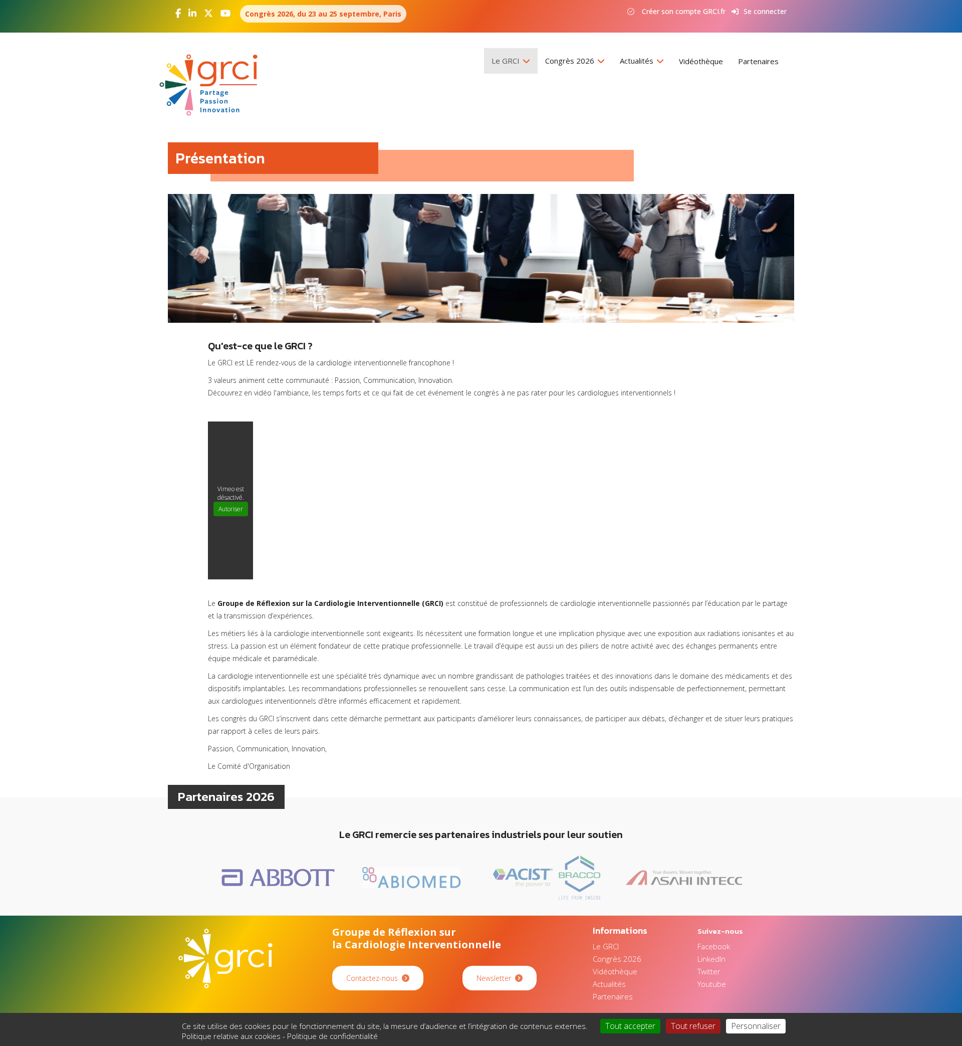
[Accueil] (212, 85)
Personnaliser (756, 1025)
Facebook (713, 946)
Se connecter (765, 11)
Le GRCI (507, 61)
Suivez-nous (720, 931)
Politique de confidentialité (332, 1036)
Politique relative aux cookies (231, 1036)
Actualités (637, 61)
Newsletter (493, 978)
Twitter (708, 971)
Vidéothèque (701, 61)
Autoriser (230, 509)
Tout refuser (693, 1025)
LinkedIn (711, 959)
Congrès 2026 (570, 61)
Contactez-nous (372, 978)
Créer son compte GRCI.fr (684, 11)
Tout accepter (630, 1025)
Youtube (711, 984)
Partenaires (758, 61)
